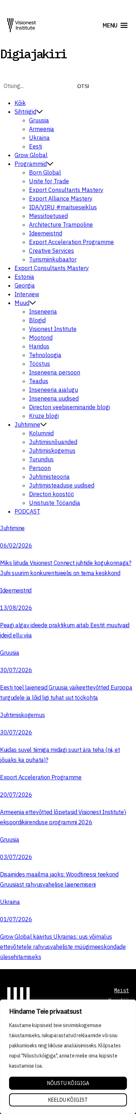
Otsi (83, 86)
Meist (121, 990)
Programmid (31, 163)
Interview (27, 294)
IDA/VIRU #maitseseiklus (63, 207)
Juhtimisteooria (49, 476)
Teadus (38, 381)
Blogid (37, 320)
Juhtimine (27, 424)
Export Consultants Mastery (66, 189)
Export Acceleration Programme (71, 242)
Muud (22, 302)
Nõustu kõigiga (68, 1083)
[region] (68, 1057)
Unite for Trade (49, 181)
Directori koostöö (51, 494)
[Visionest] (21, 25)
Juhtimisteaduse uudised (61, 485)
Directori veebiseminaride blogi (69, 407)
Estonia (24, 276)
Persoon (40, 468)
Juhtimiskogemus (52, 450)
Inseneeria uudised (54, 398)
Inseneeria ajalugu (53, 389)
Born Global (45, 172)
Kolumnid (41, 433)
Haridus (39, 346)
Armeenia (41, 129)
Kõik (20, 102)
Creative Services (51, 250)
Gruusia (39, 120)
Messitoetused (48, 215)
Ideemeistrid (45, 233)
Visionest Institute (53, 328)
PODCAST (27, 511)
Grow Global (31, 155)
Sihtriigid (25, 111)
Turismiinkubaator (53, 259)
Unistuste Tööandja (54, 502)
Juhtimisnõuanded (53, 441)
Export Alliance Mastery (60, 198)
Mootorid (41, 337)
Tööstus (39, 363)
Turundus (41, 459)
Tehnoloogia (45, 355)
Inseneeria (43, 311)
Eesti (35, 146)
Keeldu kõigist (68, 1100)
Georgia (25, 285)
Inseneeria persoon (54, 372)
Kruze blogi (44, 415)
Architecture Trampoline (61, 224)
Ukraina (39, 137)
